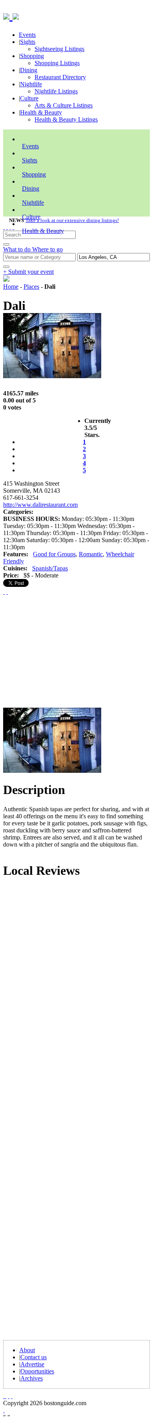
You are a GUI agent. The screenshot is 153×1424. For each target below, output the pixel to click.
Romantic (91, 554)
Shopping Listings (57, 63)
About (27, 1350)
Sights (27, 41)
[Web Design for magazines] (4, 1410)
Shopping (32, 56)
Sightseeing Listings (59, 49)
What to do (17, 249)
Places (31, 286)
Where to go (47, 249)
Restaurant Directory (60, 77)
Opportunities (37, 1371)
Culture (29, 98)
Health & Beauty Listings (66, 119)
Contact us (33, 1357)
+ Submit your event (28, 271)
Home (10, 286)
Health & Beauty (41, 112)
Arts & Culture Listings (64, 105)
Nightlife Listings (56, 91)
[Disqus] (76, 992)
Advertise (32, 1364)
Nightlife (31, 84)
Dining (28, 70)
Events (27, 34)
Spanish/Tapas (50, 568)
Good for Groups (54, 554)
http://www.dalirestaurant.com (40, 504)
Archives (31, 1378)
